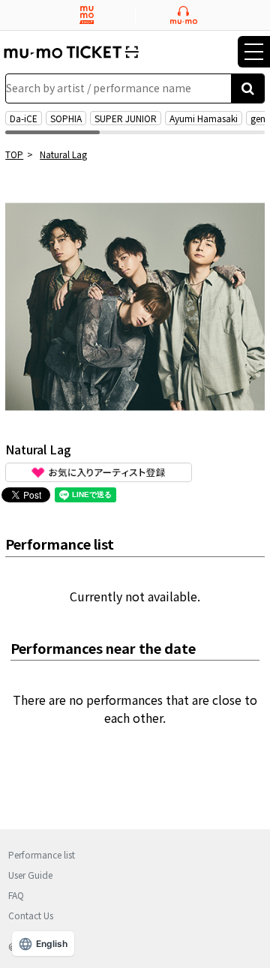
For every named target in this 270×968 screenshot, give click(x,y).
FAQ (16, 895)
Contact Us (30, 915)
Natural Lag (63, 154)
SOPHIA (66, 118)
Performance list (41, 854)
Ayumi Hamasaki (204, 118)
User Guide (30, 874)
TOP (14, 154)
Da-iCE (24, 118)
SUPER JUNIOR (125, 118)
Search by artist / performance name (98, 87)
